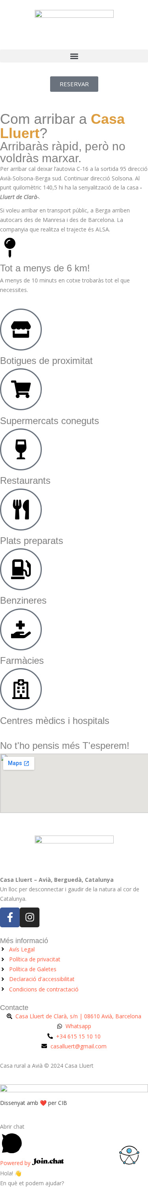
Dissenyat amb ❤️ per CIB (33, 1103)
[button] (74, 56)
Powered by (16, 1163)
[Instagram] (29, 917)
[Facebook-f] (10, 917)
